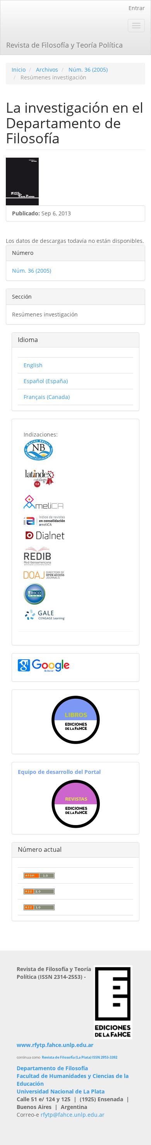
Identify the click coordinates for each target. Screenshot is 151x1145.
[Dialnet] (44, 535)
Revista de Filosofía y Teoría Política (64, 45)
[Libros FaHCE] (75, 720)
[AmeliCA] (44, 502)
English (33, 365)
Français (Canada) (47, 397)
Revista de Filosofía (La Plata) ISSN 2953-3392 (79, 1057)
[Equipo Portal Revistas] (75, 803)
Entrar (137, 8)
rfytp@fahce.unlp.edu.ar (73, 1114)
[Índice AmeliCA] (44, 520)
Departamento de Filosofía (52, 1068)
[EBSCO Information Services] (34, 593)
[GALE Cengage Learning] (45, 614)
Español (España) (46, 381)
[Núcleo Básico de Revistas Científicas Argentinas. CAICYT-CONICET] (38, 449)
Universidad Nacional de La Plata (61, 1091)
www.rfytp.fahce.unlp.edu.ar (55, 1045)
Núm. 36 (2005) (88, 69)
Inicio (19, 69)
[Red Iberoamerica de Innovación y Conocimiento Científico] (37, 555)
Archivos (47, 69)
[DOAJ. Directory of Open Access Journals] (44, 574)
